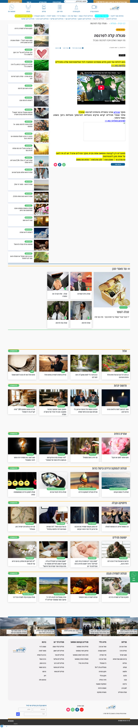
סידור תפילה (102, 679)
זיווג (45, 675)
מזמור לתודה (51, 16)
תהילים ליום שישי (59, 671)
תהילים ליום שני (70, 19)
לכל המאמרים (13, 351)
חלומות (125, 671)
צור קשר (29, 2)
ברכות (44, 642)
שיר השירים (103, 655)
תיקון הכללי (103, 675)
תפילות (124, 642)
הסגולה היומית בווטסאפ (81, 659)
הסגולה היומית (108, 159)
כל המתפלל (103, 663)
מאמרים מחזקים (101, 692)
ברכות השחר (42, 667)
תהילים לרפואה (111, 19)
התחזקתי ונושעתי (101, 684)
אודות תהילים (43, 2)
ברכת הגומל (42, 659)
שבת (125, 679)
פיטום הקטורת (39, 16)
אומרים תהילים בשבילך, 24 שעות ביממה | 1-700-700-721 (111, 2)
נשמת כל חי (61, 16)
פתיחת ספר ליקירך (116, 16)
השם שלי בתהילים (101, 16)
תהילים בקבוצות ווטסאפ (79, 642)
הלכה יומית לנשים (96, 159)
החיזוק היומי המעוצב (82, 159)
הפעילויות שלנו (57, 2)
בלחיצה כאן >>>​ (118, 65)
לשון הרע (124, 688)
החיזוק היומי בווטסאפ (82, 650)
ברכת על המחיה (41, 655)
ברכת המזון (43, 663)
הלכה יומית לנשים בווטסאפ (80, 655)
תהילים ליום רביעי (42, 19)
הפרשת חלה (42, 679)
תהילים (117, 112)
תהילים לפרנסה (98, 19)
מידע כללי (102, 642)
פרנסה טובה (118, 164)
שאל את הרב (72, 16)
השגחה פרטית (102, 688)
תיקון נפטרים (102, 671)
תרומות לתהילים (15, 2)
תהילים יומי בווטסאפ (82, 646)
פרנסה (44, 671)
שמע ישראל (123, 655)
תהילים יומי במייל (83, 663)
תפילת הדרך (123, 650)
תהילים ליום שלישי (56, 19)
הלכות (125, 675)
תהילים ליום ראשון (84, 19)
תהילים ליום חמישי (27, 19)
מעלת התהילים (122, 692)
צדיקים (125, 684)
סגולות (125, 667)
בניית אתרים (15, 724)
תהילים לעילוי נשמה (86, 16)
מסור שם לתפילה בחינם (23, 16)
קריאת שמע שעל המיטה (120, 659)
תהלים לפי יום (59, 642)
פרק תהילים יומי (120, 159)
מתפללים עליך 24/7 (100, 667)
